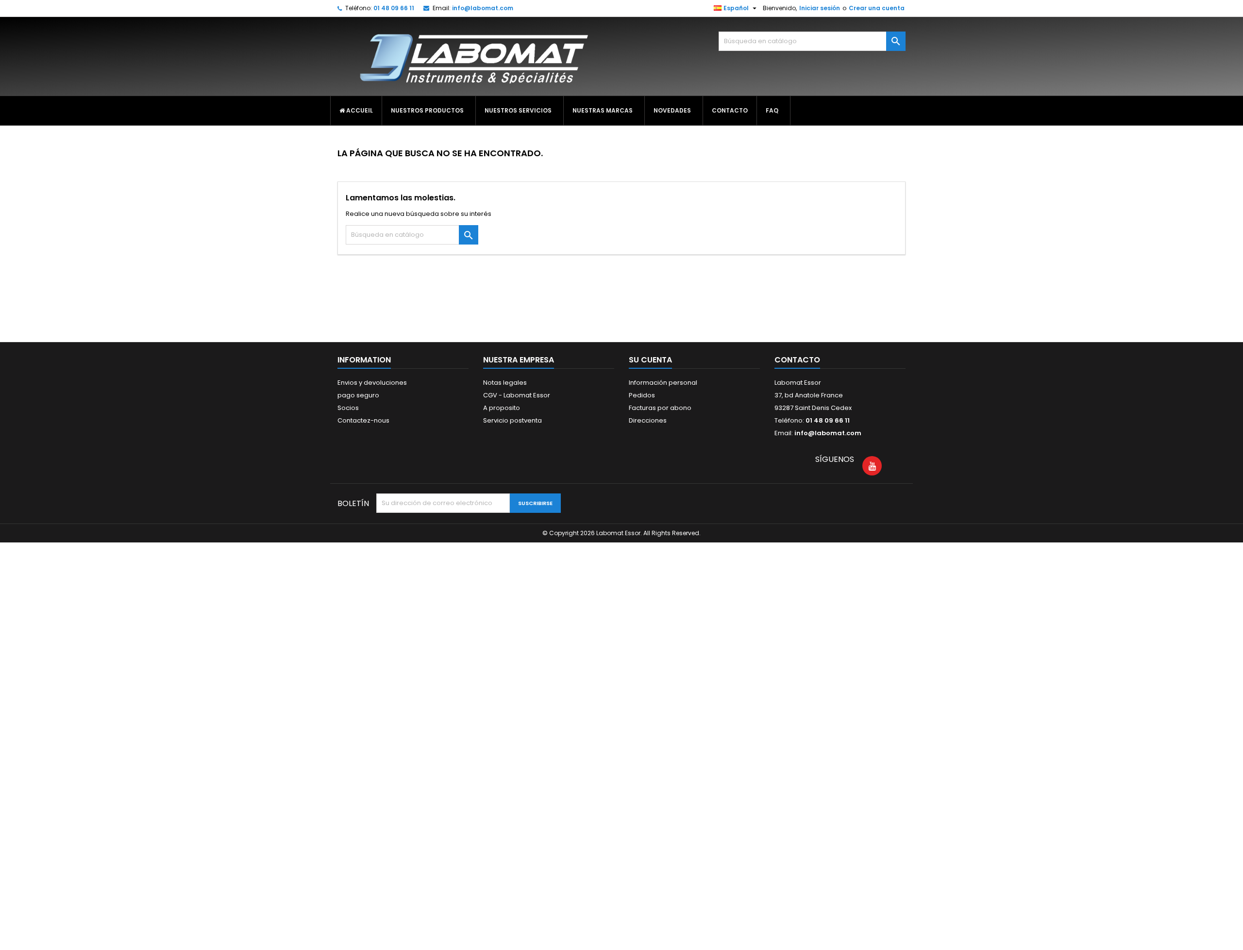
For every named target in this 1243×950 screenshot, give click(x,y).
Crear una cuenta (877, 8)
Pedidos (642, 395)
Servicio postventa (512, 420)
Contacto (797, 359)
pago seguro (358, 395)
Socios (348, 407)
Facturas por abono (660, 407)
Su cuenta (650, 359)
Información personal (663, 382)
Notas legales (505, 382)
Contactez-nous (363, 420)
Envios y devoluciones (372, 382)
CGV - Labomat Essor (516, 395)
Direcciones (648, 420)
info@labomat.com (482, 8)
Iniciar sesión (819, 8)
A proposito (501, 407)
